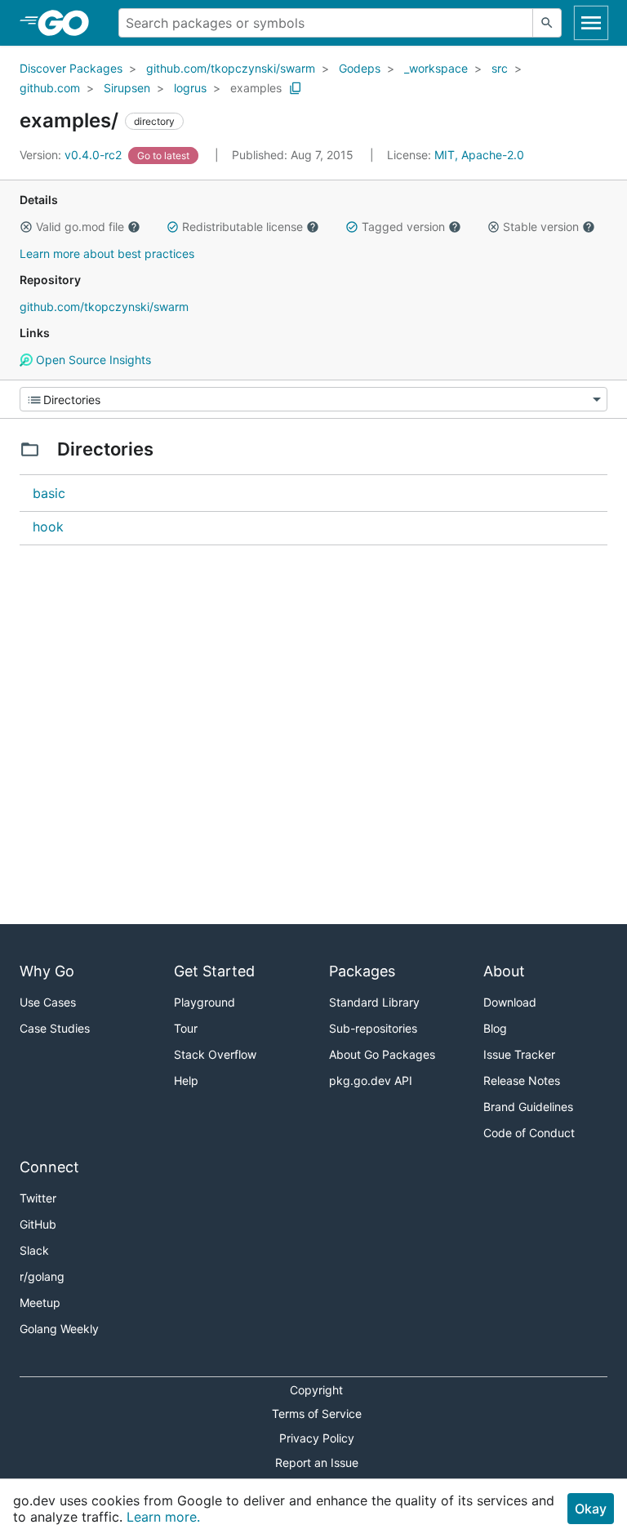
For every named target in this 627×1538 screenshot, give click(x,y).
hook (48, 526)
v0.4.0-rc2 (72, 155)
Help (186, 1080)
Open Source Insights (92, 360)
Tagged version (403, 226)
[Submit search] (547, 23)
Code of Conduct (529, 1133)
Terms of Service (317, 1413)
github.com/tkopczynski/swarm (230, 68)
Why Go (47, 971)
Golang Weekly (59, 1329)
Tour (186, 1028)
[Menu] (313, 399)
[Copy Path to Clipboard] (295, 88)
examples (256, 88)
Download (509, 1002)
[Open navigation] (591, 23)
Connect (49, 1167)
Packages (362, 971)
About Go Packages (382, 1054)
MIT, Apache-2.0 (479, 155)
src (499, 68)
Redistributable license (242, 226)
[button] (26, 226)
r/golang (42, 1276)
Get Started (214, 971)
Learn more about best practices (107, 253)
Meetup (40, 1302)
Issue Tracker (519, 1054)
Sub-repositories (373, 1028)
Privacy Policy (316, 1438)
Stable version (541, 226)
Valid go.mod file (80, 226)
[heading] (69, 23)
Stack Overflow (215, 1054)
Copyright (316, 1390)
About (504, 971)
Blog (495, 1028)
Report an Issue (316, 1462)
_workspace (436, 68)
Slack (34, 1250)
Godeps (359, 68)
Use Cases (48, 1002)
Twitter (38, 1198)
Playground (204, 1002)
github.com (50, 88)
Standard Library (374, 1002)
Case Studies (55, 1028)
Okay (591, 1508)
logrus (190, 88)
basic (49, 493)
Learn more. (163, 1517)
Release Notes (521, 1080)
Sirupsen (127, 88)
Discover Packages (71, 68)
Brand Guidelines (528, 1106)
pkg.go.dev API (370, 1080)
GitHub (38, 1224)
